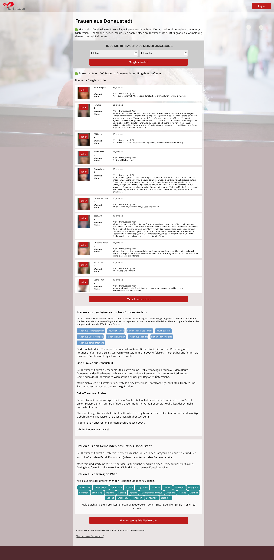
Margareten (142, 487)
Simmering (97, 492)
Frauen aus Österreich (90, 536)
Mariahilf (155, 487)
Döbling (110, 497)
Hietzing (122, 492)
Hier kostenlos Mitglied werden (138, 520)
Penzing (133, 492)
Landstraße (116, 487)
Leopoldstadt (101, 487)
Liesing (164, 497)
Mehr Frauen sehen (138, 299)
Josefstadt (179, 487)
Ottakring (170, 492)
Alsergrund (193, 487)
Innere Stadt (85, 487)
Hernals (182, 492)
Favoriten (83, 492)
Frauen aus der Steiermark (139, 330)
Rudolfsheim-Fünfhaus (151, 492)
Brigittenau (123, 497)
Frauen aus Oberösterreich (90, 336)
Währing (194, 492)
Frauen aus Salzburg (138, 336)
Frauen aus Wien (116, 330)
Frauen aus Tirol (163, 330)
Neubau (167, 487)
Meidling (110, 492)
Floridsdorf (137, 497)
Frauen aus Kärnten (115, 336)
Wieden (129, 487)
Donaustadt (151, 497)
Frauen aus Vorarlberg (161, 336)
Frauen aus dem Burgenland (91, 342)
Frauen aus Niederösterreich (91, 330)
